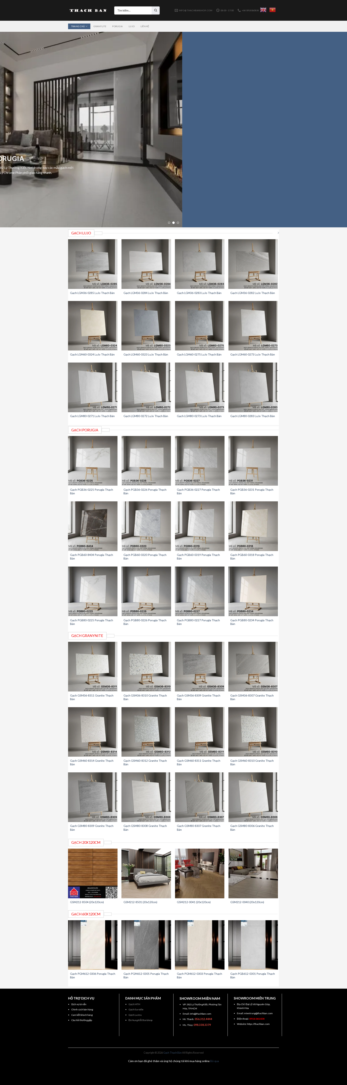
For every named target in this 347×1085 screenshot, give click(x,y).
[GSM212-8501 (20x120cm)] (146, 873)
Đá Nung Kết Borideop (140, 1020)
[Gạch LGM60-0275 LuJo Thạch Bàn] (200, 326)
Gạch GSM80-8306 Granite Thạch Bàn (252, 827)
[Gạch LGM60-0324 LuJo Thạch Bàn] (93, 326)
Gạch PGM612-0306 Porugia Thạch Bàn (92, 975)
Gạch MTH (134, 1004)
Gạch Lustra (135, 1014)
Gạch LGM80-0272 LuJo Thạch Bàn (145, 416)
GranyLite (99, 26)
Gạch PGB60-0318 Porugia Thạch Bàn (251, 556)
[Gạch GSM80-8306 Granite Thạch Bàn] (253, 797)
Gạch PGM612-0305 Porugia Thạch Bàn (146, 975)
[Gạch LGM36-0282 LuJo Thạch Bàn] (253, 264)
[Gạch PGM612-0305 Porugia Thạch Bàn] (146, 945)
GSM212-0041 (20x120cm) (194, 902)
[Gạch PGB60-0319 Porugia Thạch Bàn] (200, 526)
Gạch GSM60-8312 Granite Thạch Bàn (145, 762)
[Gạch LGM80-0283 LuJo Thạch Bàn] (253, 387)
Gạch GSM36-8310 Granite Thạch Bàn (145, 697)
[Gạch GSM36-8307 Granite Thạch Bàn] (253, 666)
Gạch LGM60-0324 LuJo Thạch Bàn (92, 354)
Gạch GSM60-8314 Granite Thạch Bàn (91, 762)
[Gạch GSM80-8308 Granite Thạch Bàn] (146, 797)
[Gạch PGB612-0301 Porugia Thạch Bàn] (253, 945)
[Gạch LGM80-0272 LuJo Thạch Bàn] (146, 387)
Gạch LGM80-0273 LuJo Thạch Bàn (199, 416)
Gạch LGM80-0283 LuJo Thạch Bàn (252, 416)
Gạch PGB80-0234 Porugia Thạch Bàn (251, 621)
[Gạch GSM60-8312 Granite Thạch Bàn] (146, 732)
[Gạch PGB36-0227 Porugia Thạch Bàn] (200, 461)
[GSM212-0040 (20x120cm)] (253, 873)
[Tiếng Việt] (272, 10)
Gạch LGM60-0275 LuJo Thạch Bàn (199, 354)
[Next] (335, 129)
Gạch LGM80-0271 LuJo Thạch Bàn (92, 416)
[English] (263, 10)
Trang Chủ (78, 26)
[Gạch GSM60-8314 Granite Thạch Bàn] (93, 732)
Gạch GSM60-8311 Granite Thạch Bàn (198, 762)
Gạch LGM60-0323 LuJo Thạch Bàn (145, 354)
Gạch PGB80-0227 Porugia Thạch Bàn (198, 621)
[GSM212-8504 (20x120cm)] (93, 873)
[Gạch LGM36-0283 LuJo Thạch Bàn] (200, 264)
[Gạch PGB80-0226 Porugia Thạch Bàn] (146, 591)
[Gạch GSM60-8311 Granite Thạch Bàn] (200, 732)
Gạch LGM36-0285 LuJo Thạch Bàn (92, 293)
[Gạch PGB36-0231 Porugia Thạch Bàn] (253, 461)
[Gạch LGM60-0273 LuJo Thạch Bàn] (253, 326)
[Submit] (156, 10)
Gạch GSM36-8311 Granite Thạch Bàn (91, 697)
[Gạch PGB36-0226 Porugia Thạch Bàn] (146, 461)
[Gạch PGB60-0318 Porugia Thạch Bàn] (253, 526)
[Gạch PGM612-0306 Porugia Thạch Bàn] (93, 945)
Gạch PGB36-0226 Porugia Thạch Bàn (144, 491)
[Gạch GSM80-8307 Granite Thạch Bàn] (200, 797)
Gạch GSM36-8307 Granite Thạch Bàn (252, 697)
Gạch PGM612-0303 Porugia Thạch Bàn (199, 975)
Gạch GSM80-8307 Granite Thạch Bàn (198, 827)
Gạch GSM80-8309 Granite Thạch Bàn (91, 827)
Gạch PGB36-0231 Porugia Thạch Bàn (251, 491)
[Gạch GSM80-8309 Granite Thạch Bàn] (93, 797)
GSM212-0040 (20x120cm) (247, 902)
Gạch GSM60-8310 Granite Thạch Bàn (252, 762)
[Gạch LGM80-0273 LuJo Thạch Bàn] (200, 387)
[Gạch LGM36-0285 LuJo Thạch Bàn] (93, 264)
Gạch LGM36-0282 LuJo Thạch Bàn (252, 293)
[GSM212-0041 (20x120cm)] (200, 873)
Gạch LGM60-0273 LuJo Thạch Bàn (252, 354)
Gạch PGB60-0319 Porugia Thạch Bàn (198, 556)
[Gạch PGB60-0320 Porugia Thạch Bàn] (146, 526)
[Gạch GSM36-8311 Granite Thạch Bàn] (93, 666)
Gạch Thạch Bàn (172, 1052)
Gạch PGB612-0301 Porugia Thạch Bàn (252, 975)
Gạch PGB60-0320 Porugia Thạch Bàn (144, 556)
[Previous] (12, 129)
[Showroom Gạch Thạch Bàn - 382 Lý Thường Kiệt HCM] (88, 10)
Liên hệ (145, 26)
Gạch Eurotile (136, 1009)
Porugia (117, 26)
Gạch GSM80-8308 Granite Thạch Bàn (145, 827)
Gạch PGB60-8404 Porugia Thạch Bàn (91, 556)
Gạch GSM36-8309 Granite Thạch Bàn (198, 697)
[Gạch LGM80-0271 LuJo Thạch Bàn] (93, 387)
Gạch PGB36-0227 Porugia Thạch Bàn (198, 491)
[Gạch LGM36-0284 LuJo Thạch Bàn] (146, 264)
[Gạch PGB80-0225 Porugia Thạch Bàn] (93, 591)
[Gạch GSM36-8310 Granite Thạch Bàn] (146, 666)
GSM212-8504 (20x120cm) (87, 902)
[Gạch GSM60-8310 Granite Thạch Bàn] (253, 732)
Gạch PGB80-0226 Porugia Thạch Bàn (144, 621)
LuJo (132, 26)
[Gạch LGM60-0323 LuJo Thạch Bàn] (146, 326)
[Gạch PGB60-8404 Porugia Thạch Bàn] (93, 526)
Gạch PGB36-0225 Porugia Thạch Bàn (91, 491)
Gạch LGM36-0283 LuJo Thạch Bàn (199, 293)
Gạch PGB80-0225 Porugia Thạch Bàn (91, 621)
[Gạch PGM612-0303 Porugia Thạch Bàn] (200, 945)
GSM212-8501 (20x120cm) (140, 902)
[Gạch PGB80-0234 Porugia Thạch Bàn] (253, 591)
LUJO (173, 163)
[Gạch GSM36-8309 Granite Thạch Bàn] (200, 666)
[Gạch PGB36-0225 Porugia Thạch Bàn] (93, 461)
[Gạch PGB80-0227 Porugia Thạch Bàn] (200, 591)
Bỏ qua (214, 1061)
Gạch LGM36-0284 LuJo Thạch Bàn (145, 293)
